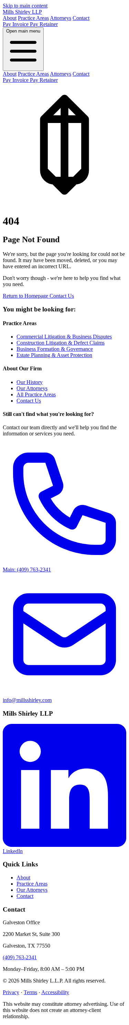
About (10, 18)
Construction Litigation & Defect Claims (61, 343)
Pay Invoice (16, 24)
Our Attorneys (32, 388)
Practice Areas (33, 18)
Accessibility (55, 992)
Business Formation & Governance (55, 349)
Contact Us (62, 296)
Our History (30, 382)
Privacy (11, 992)
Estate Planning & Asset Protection (54, 355)
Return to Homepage (26, 296)
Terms (30, 992)
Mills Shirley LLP (22, 12)
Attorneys (60, 18)
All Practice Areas (36, 394)
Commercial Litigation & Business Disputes (64, 336)
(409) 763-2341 (20, 957)
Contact (81, 18)
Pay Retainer (44, 24)
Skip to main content (25, 6)
